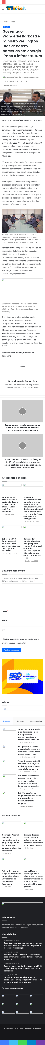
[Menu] (3, 9)
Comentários (36, 721)
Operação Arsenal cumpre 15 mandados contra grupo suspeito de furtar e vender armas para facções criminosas (11, 843)
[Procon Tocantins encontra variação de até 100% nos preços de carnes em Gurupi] (36, 998)
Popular (6, 721)
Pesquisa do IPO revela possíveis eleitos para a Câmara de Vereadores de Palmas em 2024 (29, 750)
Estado (12, 22)
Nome (5, 611)
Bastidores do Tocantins (30, 77)
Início (6, 22)
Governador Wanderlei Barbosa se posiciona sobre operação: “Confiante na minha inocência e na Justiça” (29, 780)
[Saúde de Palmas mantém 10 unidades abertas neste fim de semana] (22, 998)
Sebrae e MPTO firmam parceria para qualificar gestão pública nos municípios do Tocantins (11, 545)
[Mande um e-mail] (39, 77)
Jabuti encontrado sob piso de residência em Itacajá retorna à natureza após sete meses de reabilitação (29, 734)
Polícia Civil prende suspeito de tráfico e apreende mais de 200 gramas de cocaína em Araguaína (11, 877)
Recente (20, 721)
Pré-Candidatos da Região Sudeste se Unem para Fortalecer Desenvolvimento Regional (29, 798)
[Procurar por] (42, 9)
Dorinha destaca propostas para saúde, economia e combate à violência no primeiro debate (33, 840)
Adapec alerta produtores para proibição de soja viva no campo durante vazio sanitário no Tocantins (10, 504)
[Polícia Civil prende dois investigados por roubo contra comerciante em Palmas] (8, 998)
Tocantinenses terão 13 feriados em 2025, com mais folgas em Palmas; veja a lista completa (29, 765)
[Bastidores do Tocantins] (16, 8)
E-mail (5, 620)
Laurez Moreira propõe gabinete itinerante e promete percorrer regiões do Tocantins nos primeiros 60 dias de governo (33, 879)
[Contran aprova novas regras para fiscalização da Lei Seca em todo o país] (8, 1014)
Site (3, 630)
